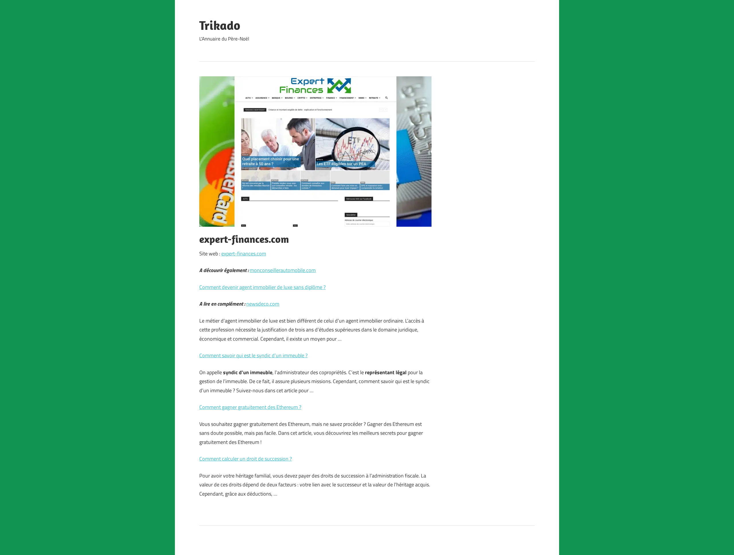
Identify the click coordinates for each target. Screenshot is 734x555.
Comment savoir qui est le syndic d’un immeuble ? (253, 355)
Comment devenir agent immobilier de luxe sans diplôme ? (262, 287)
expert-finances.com (243, 253)
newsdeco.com (262, 304)
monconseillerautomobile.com (283, 270)
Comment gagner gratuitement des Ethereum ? (250, 407)
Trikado (219, 25)
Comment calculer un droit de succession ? (245, 459)
